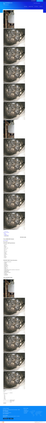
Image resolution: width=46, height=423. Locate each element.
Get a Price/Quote (5, 240)
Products (5, 234)
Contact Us (40, 6)
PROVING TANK (6, 235)
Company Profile (31, 6)
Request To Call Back (6, 232)
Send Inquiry (6, 231)
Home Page (25, 6)
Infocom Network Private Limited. (42, 422)
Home (5, 233)
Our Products (36, 6)
